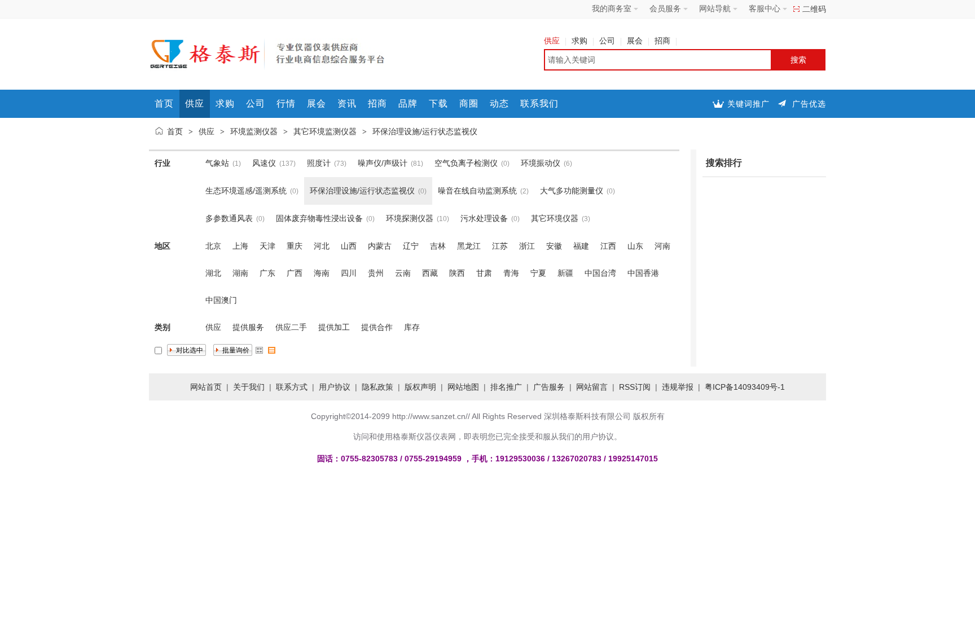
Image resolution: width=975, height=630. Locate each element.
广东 (267, 272)
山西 (349, 245)
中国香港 (643, 272)
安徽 (554, 245)
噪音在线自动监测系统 (477, 190)
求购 (579, 40)
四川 (349, 272)
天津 (267, 245)
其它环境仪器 (554, 218)
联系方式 (292, 386)
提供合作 (377, 327)
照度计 (319, 163)
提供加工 (334, 327)
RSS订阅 (635, 386)
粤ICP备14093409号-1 (745, 386)
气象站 (217, 163)
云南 (403, 272)
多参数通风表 (229, 218)
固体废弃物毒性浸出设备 (319, 218)
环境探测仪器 (409, 218)
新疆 (565, 272)
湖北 (213, 272)
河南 (662, 245)
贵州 (376, 272)
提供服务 (248, 327)
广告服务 (549, 386)
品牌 (408, 103)
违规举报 (677, 386)
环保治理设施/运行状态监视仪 (424, 131)
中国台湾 (600, 272)
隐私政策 (377, 386)
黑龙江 (469, 245)
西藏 (430, 272)
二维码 (814, 9)
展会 (635, 40)
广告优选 (809, 103)
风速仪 (264, 163)
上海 (240, 245)
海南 (322, 272)
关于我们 (249, 386)
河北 (322, 245)
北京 (213, 245)
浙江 (527, 245)
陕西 (457, 272)
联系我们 (539, 103)
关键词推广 (748, 103)
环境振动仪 (540, 163)
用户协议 (334, 386)
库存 (412, 327)
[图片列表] (259, 350)
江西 (608, 245)
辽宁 (411, 245)
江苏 (500, 245)
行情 (286, 103)
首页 (164, 103)
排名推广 (506, 386)
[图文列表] (271, 350)
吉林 (438, 245)
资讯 (347, 103)
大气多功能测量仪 (571, 190)
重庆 (294, 245)
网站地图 (463, 386)
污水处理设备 (484, 218)
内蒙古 (380, 245)
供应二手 (291, 327)
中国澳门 (221, 300)
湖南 (240, 272)
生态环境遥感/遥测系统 (246, 190)
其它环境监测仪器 (325, 131)
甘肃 (484, 272)
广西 (294, 272)
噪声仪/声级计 (382, 163)
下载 (438, 103)
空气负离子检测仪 (466, 163)
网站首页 (206, 386)
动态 (499, 103)
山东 (635, 245)
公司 (607, 40)
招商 (662, 40)
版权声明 (420, 386)
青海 (511, 272)
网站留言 (592, 386)
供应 (552, 40)
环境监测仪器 (254, 131)
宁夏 (538, 272)
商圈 (468, 103)
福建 (581, 245)
